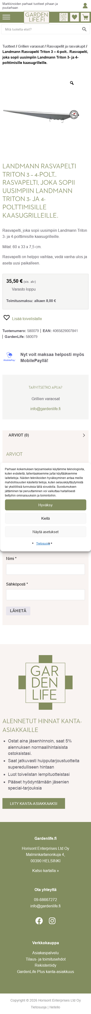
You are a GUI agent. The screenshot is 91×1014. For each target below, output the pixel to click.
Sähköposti (17, 584)
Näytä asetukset (45, 531)
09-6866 (45, 899)
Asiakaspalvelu (45, 953)
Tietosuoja (43, 543)
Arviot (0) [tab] (18, 435)
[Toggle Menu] (6, 17)
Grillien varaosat (31, 46)
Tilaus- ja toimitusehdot (46, 959)
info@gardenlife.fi (45, 408)
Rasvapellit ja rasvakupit (66, 46)
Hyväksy (45, 505)
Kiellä (45, 518)
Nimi (11, 558)
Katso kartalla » (45, 870)
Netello (55, 1007)
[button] (22, 317)
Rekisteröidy (45, 965)
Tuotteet (8, 46)
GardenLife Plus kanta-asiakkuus (45, 971)
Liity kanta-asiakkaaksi (34, 803)
